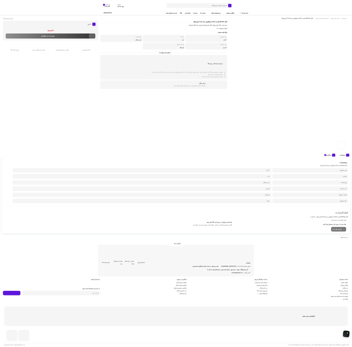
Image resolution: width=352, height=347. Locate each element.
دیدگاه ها (329, 155)
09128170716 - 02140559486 (228, 266)
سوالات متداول (344, 282)
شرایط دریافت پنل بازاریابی (261, 282)
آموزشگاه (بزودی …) (262, 293)
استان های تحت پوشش (262, 285)
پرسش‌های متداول (215, 13)
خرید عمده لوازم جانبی (171, 13)
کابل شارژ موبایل (335, 18)
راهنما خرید (187, 13)
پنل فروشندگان (182, 293)
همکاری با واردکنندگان (181, 282)
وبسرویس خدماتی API (262, 290)
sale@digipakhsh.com (237, 272)
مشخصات (342, 155)
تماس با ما (203, 13)
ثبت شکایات (345, 288)
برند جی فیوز (344, 237)
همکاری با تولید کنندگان (181, 285)
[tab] (344, 155)
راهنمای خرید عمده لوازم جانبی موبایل (339, 296)
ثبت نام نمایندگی (263, 288)
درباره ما (195, 13)
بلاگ (181, 13)
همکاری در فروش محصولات (180, 288)
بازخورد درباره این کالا (8, 18)
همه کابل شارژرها (193, 25)
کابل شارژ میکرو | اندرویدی (322, 18)
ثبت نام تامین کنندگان (181, 290)
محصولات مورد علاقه (343, 290)
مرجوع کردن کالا (344, 293)
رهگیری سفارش (230, 13)
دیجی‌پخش (344, 18)
